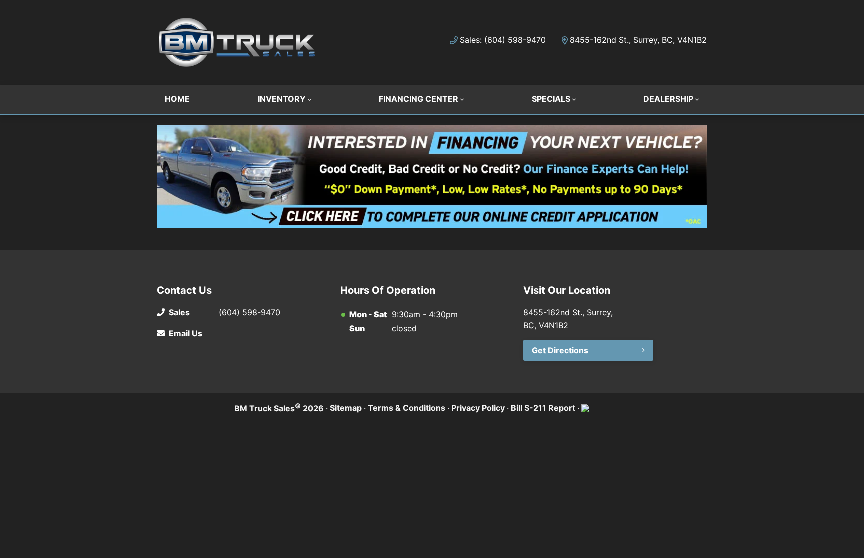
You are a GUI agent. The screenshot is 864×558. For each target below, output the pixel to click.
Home (177, 99)
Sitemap (346, 408)
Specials (551, 99)
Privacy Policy (478, 408)
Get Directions (560, 350)
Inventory (282, 99)
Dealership (669, 99)
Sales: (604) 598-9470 (503, 40)
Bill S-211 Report (543, 408)
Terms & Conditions (407, 408)
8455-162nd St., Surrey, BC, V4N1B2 (638, 40)
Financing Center (418, 99)
